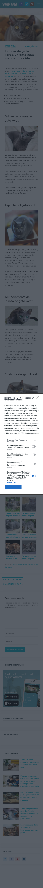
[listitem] (21, 440)
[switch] (34, 446)
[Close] (38, 398)
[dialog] (21, 444)
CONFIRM (13, 487)
